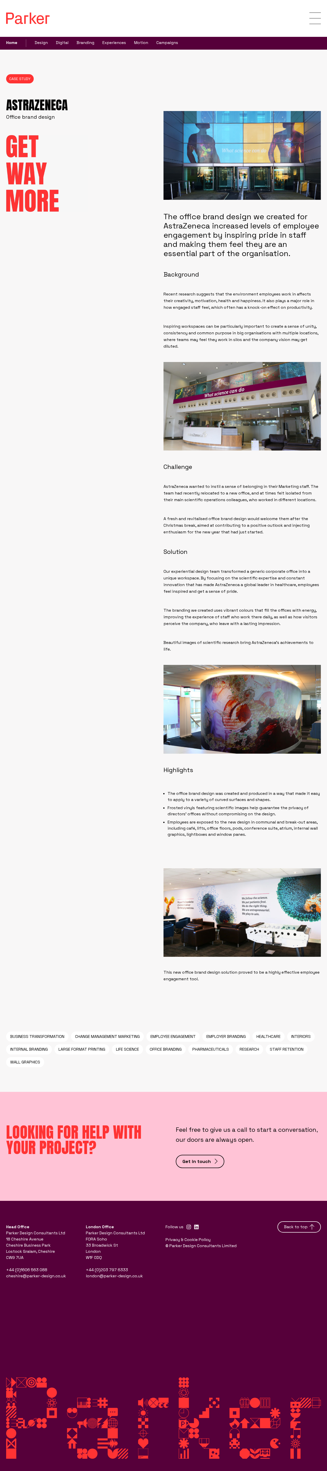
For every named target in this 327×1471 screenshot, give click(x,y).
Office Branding (166, 1049)
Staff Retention (286, 1049)
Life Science (127, 1049)
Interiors (301, 1036)
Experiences (114, 42)
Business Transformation (37, 1036)
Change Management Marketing (107, 1036)
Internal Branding (29, 1049)
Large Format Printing (82, 1049)
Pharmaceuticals (210, 1049)
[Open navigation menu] (315, 18)
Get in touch (196, 1161)
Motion (141, 42)
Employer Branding (226, 1036)
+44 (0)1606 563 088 (26, 1269)
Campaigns (167, 42)
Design (41, 42)
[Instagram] (188, 1227)
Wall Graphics (25, 1062)
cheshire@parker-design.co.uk (36, 1276)
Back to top (296, 1227)
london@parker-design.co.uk (114, 1276)
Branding (85, 42)
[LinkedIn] (196, 1227)
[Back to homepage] (28, 18)
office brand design (195, 793)
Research (249, 1049)
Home (11, 42)
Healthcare (268, 1036)
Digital (62, 42)
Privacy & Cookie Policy (188, 1239)
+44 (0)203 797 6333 (107, 1269)
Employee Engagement (173, 1036)
